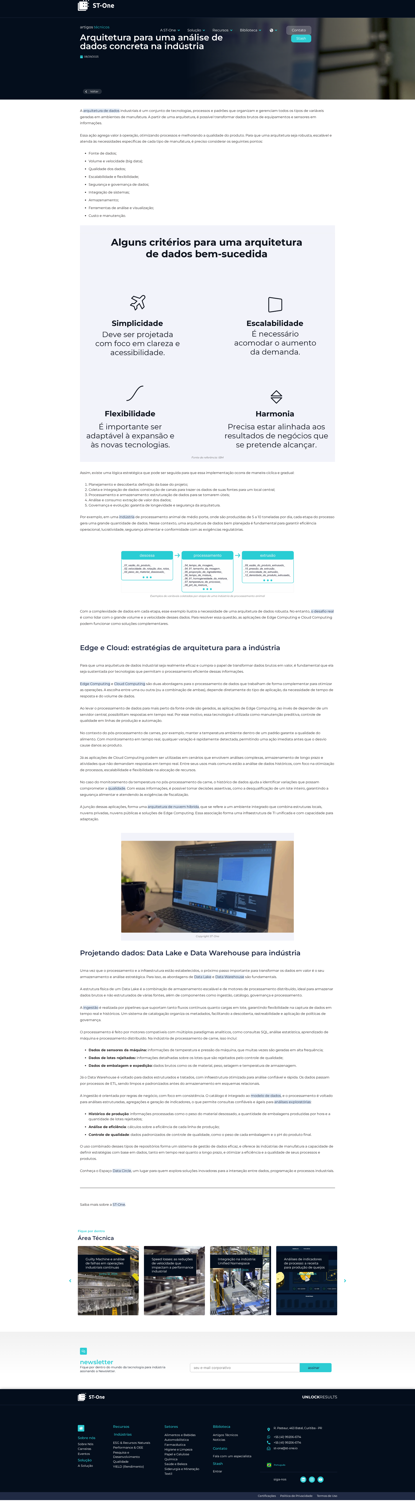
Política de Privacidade (296, 1496)
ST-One (119, 1205)
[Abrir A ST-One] (178, 30)
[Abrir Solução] (204, 30)
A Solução (85, 1466)
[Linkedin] (303, 1480)
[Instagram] (312, 1480)
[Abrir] (276, 30)
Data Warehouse (229, 977)
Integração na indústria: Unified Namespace (171, 1261)
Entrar (217, 1471)
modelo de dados (266, 1096)
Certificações (267, 1496)
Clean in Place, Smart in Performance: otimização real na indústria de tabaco (304, 1265)
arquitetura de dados (101, 111)
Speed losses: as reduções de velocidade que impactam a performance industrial (106, 1265)
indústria (126, 517)
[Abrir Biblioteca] (260, 30)
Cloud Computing (129, 684)
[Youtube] (321, 1480)
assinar (313, 1367)
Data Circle (122, 1171)
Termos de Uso (327, 1496)
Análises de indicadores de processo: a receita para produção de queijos (238, 1263)
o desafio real (322, 611)
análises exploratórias (292, 1102)
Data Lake (202, 977)
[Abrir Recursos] (231, 30)
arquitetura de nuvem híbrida (173, 807)
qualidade (116, 788)
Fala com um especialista (232, 1456)
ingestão (90, 1008)
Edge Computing (95, 684)
